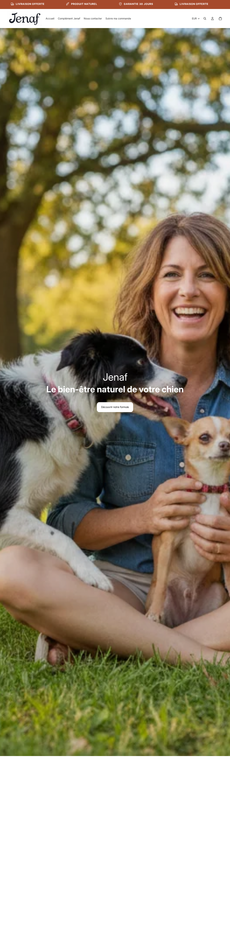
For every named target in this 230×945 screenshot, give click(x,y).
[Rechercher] (205, 18)
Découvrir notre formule (115, 406)
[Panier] (220, 18)
